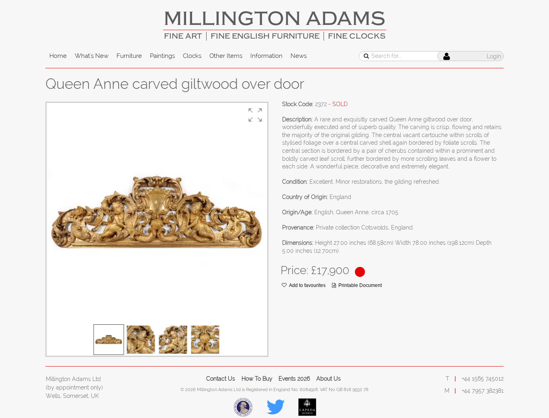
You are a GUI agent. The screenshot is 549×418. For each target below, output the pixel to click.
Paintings (162, 55)
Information (266, 55)
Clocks (192, 55)
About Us (328, 378)
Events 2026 (294, 378)
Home (58, 55)
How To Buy (257, 378)
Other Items (225, 55)
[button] (255, 115)
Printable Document (360, 285)
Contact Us (220, 378)
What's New (92, 55)
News (299, 55)
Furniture (129, 55)
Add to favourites (307, 285)
